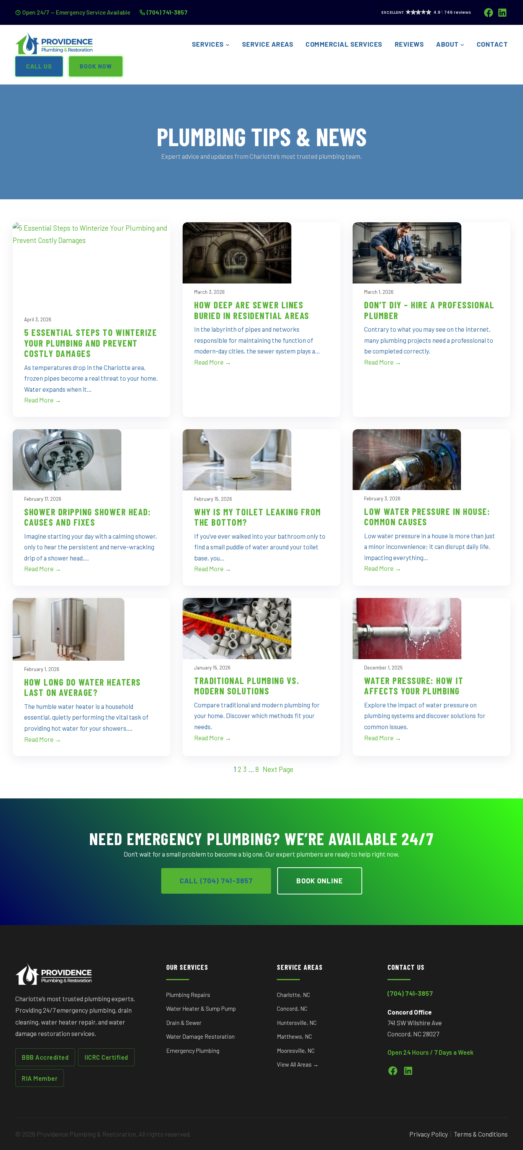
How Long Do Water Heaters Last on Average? (82, 687)
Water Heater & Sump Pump (201, 1008)
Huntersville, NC (297, 1022)
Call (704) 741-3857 (216, 880)
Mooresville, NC (296, 1050)
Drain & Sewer (183, 1022)
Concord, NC (292, 1008)
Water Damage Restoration (200, 1036)
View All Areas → (298, 1064)
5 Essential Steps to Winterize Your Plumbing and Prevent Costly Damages (90, 343)
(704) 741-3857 (167, 12)
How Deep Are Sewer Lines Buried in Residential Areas (251, 310)
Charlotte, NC (293, 994)
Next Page (278, 769)
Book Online (319, 880)
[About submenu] (462, 44)
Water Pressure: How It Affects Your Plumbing (413, 685)
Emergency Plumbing (192, 1050)
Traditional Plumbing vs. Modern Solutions (246, 685)
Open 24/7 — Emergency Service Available (76, 12)
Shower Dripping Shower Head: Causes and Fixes (87, 517)
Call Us (39, 66)
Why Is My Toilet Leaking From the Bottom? (257, 517)
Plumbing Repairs (188, 994)
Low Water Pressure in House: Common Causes (427, 516)
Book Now (96, 66)
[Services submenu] (228, 44)
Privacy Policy (428, 1134)
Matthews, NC (294, 1036)
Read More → (42, 400)
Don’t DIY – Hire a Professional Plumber (429, 310)
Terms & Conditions (481, 1134)
